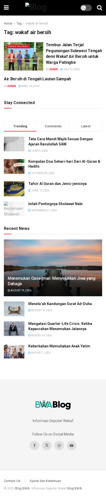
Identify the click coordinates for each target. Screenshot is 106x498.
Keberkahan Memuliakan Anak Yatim (59, 346)
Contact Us (12, 481)
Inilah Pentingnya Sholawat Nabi (55, 204)
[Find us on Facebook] (34, 445)
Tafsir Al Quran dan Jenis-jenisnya (57, 184)
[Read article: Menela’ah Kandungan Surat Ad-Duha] (14, 308)
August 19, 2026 (20, 290)
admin (53, 69)
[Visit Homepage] (44, 8)
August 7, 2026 (40, 352)
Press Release (18, 46)
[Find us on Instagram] (59, 445)
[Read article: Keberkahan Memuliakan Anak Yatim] (14, 351)
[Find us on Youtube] (71, 445)
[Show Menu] (6, 7)
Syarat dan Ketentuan (45, 481)
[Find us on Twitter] (47, 445)
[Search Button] (99, 7)
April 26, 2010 (30, 86)
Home (8, 23)
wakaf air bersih (37, 23)
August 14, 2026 (41, 310)
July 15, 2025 (71, 69)
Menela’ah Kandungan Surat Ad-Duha (60, 304)
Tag (19, 23)
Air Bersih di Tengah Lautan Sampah (37, 78)
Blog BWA (22, 488)
